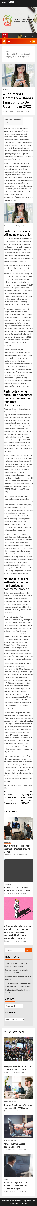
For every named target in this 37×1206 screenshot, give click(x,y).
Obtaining (19, 785)
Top (5, 787)
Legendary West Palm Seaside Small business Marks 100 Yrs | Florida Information (25, 799)
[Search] (30, 41)
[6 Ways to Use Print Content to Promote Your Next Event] (18, 1049)
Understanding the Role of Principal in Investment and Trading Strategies (16, 1185)
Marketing (7, 1063)
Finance (6, 1179)
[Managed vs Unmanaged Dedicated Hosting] (18, 1126)
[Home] (4, 41)
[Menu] (9, 41)
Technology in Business (10, 1101)
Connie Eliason (9, 111)
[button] (9, 41)
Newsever (13, 1204)
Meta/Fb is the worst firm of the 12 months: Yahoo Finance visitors (11, 797)
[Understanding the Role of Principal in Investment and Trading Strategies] (18, 1165)
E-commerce (6, 89)
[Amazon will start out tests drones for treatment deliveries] (18, 870)
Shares (30, 785)
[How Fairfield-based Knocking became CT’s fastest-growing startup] (18, 828)
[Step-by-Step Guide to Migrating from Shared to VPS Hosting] (18, 1087)
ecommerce (11, 785)
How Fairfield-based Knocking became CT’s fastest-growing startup (17, 848)
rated (25, 785)
